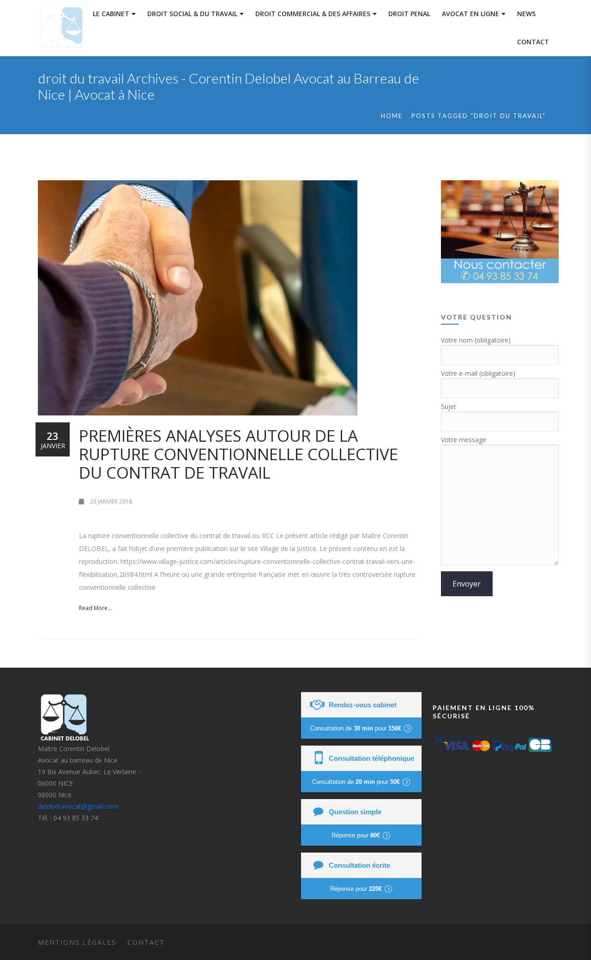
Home (392, 115)
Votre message (463, 439)
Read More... (95, 608)
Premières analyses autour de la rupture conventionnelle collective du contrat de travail (238, 454)
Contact (146, 942)
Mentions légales (77, 942)
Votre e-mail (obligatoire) (478, 373)
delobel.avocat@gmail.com (78, 806)
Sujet (448, 406)
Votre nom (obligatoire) (476, 340)
